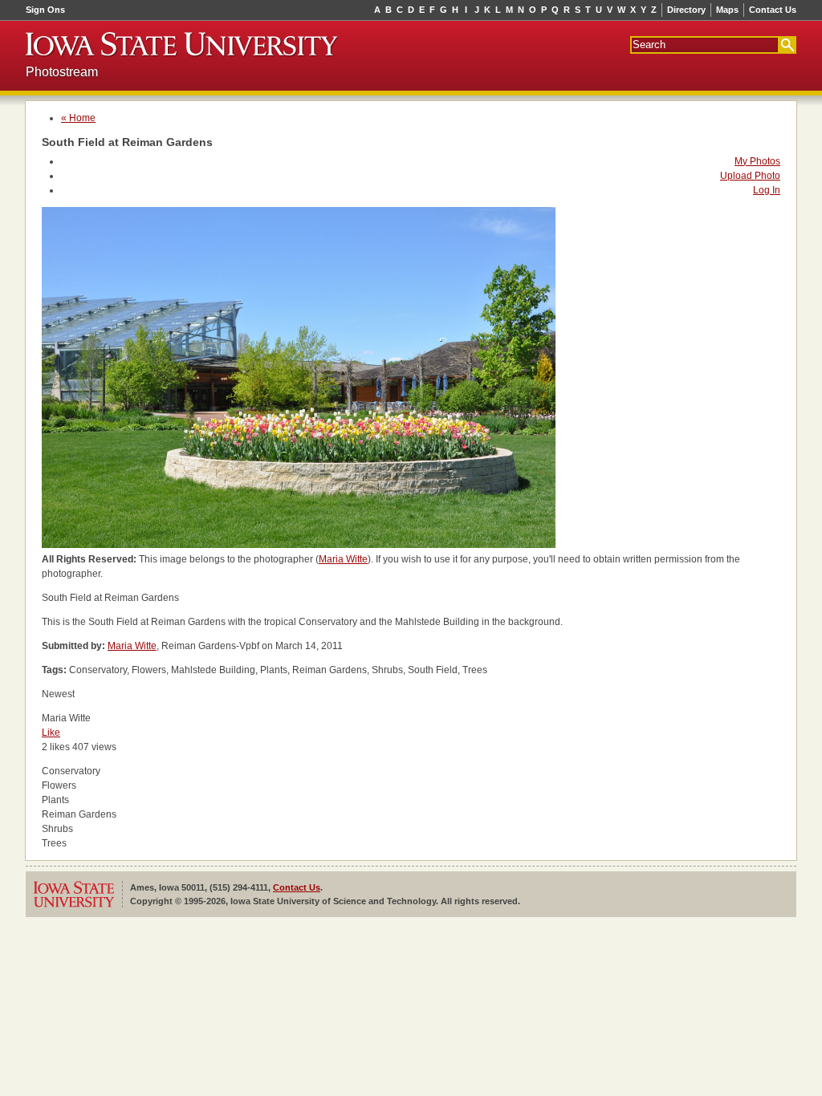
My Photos (757, 161)
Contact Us (772, 9)
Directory (686, 9)
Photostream (62, 72)
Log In (766, 190)
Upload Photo (750, 175)
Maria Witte (343, 559)
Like (51, 732)
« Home (78, 118)
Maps (727, 9)
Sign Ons (45, 9)
